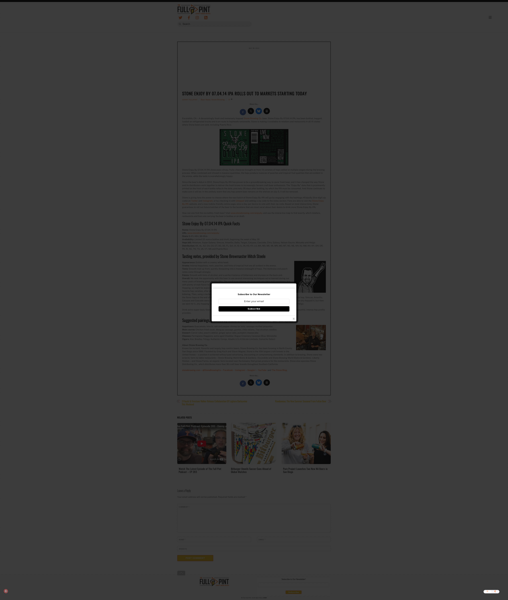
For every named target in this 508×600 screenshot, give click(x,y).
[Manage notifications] (6, 591)
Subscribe (254, 309)
